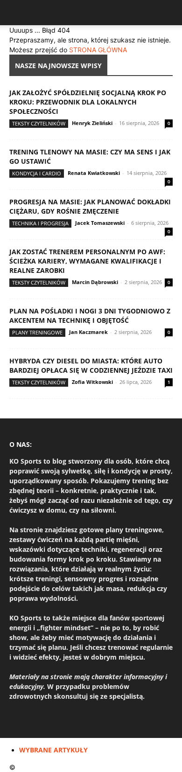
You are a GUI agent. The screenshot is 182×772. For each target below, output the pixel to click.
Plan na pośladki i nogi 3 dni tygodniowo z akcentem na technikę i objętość (89, 315)
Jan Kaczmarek (88, 331)
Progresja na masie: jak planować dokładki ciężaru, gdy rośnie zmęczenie (90, 206)
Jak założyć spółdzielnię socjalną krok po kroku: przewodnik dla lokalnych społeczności (87, 102)
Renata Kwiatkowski (94, 172)
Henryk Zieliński (92, 122)
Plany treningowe (37, 332)
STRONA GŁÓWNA (98, 50)
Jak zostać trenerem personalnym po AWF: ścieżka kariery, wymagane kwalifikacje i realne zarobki (87, 261)
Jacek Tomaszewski (100, 222)
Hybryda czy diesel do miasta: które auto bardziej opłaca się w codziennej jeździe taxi (91, 365)
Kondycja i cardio (36, 173)
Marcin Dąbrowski (95, 281)
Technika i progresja (40, 223)
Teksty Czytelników (38, 123)
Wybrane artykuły (53, 749)
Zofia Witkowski (92, 381)
